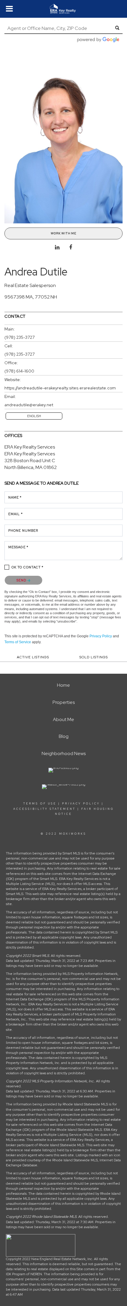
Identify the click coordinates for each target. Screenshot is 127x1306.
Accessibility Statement (44, 809)
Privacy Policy (100, 636)
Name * (15, 497)
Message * (18, 547)
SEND (22, 580)
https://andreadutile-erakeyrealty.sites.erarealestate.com (60, 388)
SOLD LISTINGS (93, 657)
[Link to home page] (63, 9)
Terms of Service (17, 642)
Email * (15, 514)
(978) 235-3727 (19, 337)
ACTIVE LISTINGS (33, 657)
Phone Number (23, 530)
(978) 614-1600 (19, 371)
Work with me (63, 233)
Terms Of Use (39, 803)
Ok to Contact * (28, 567)
